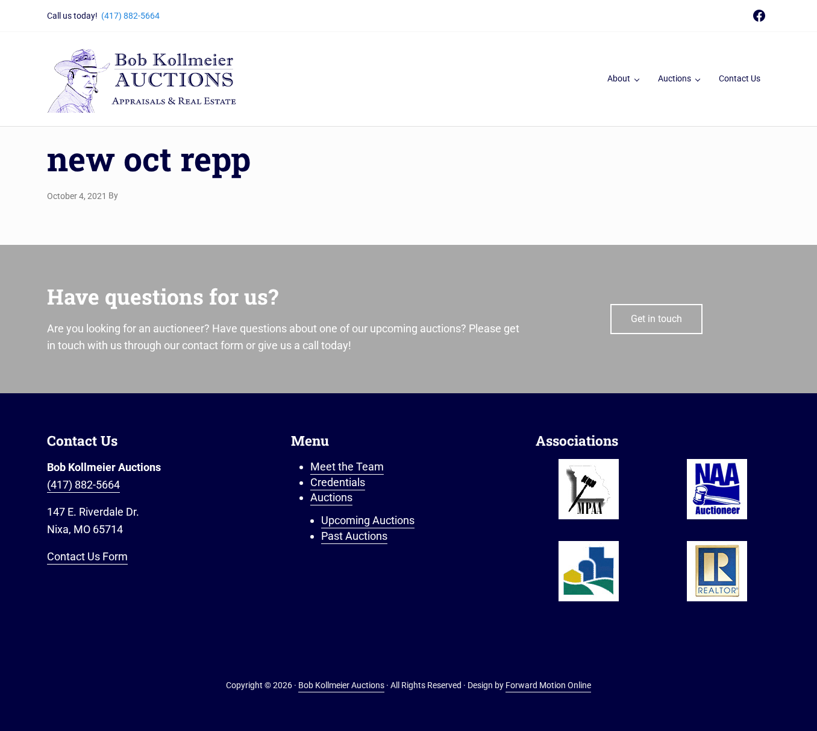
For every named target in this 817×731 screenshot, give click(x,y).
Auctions (331, 497)
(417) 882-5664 (130, 16)
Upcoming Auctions (368, 520)
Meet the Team (347, 466)
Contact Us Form (87, 556)
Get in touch (656, 318)
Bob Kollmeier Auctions (341, 685)
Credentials (337, 482)
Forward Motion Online (548, 685)
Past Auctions (354, 536)
